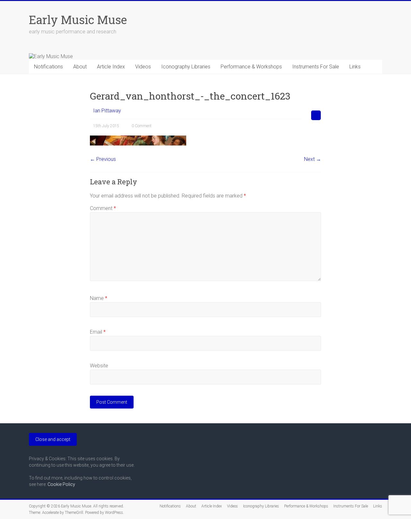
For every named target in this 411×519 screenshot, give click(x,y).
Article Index (111, 67)
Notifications (48, 67)
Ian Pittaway (107, 111)
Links (355, 67)
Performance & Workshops (251, 67)
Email (98, 332)
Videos (143, 67)
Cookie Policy (61, 484)
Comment (103, 208)
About (80, 67)
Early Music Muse (78, 19)
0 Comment (142, 126)
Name (98, 298)
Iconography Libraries (185, 67)
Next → (312, 159)
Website (99, 366)
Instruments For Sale (315, 67)
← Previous (103, 159)
